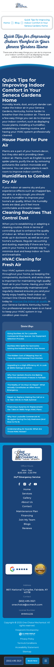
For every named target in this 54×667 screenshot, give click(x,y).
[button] (45, 661)
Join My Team (27, 519)
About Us (27, 502)
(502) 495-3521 (27, 601)
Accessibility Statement (27, 647)
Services (27, 493)
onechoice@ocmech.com (27, 604)
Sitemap (27, 651)
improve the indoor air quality (30, 301)
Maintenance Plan (27, 511)
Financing (27, 515)
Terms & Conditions (27, 643)
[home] (27, 5)
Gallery (27, 498)
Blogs (27, 524)
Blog (17, 23)
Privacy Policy (27, 639)
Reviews (27, 528)
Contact (27, 506)
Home (6, 23)
